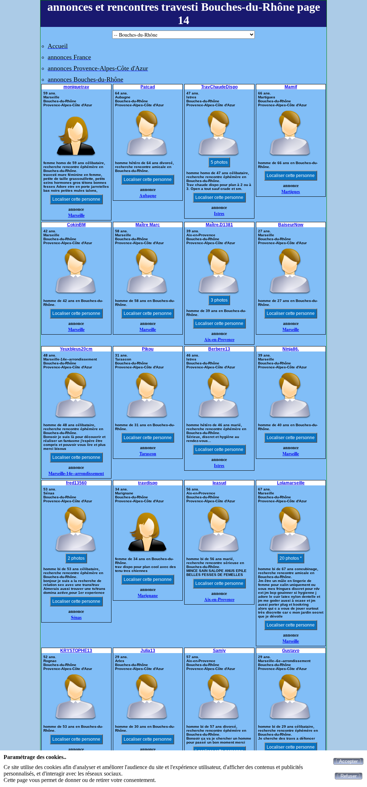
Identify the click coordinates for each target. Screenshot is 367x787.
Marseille (76, 215)
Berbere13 (219, 348)
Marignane (148, 595)
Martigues (290, 191)
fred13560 (76, 482)
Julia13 (147, 650)
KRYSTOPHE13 (76, 650)
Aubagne (147, 195)
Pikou (147, 348)
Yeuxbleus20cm (76, 348)
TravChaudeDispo (219, 86)
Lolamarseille (291, 482)
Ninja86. (290, 348)
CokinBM (76, 224)
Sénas (76, 617)
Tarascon (147, 454)
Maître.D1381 (219, 224)
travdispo (147, 482)
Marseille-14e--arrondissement (76, 473)
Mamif (291, 86)
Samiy (219, 650)
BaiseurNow (290, 224)
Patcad (147, 86)
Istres (219, 213)
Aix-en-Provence (219, 339)
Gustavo (290, 650)
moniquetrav (76, 86)
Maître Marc (147, 224)
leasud (219, 482)
